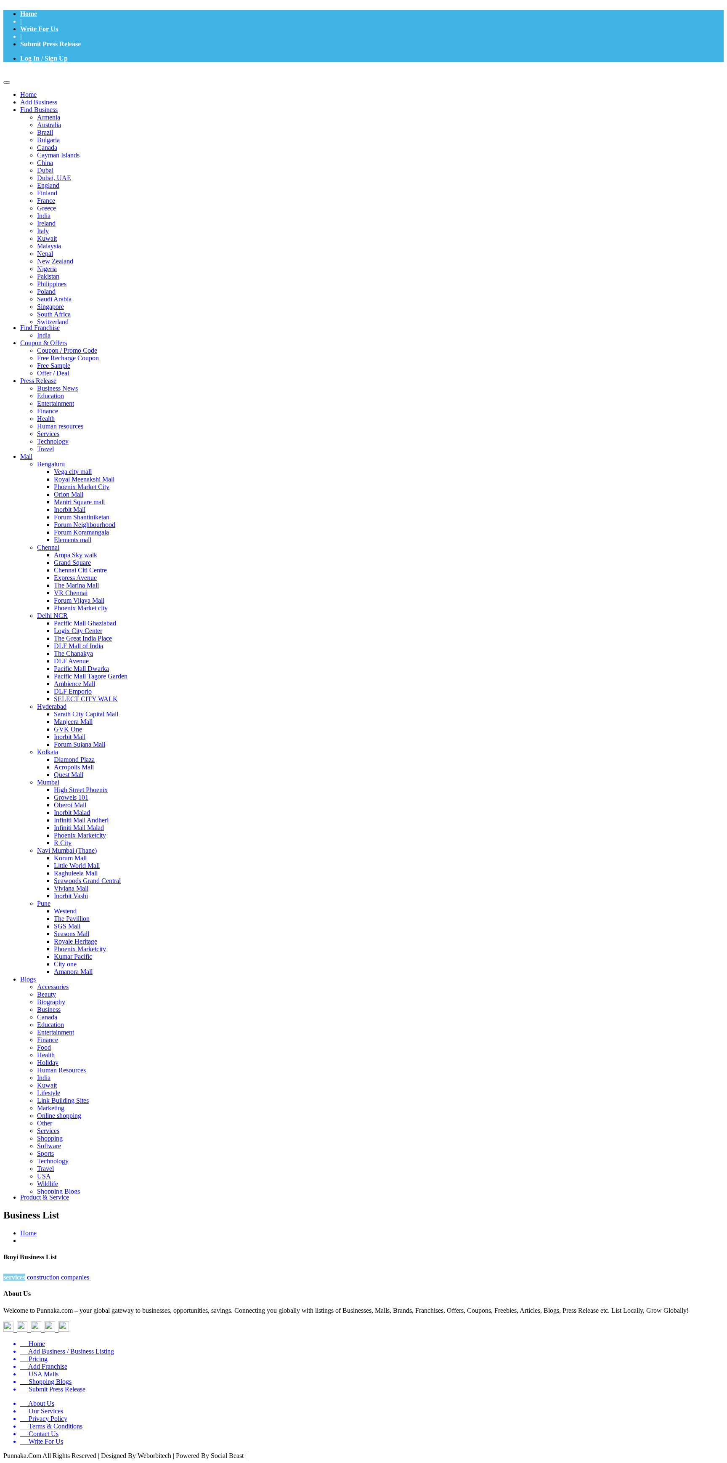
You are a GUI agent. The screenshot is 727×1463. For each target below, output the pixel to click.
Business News (57, 388)
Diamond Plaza (74, 759)
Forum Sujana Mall (79, 744)
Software (49, 1145)
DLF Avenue (71, 661)
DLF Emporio (73, 691)
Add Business (38, 102)
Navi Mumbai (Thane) (67, 850)
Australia (49, 124)
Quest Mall (68, 774)
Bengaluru (51, 464)
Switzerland (53, 321)
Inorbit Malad (72, 812)
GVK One (68, 729)
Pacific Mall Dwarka (81, 668)
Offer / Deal (53, 373)
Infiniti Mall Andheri (81, 820)
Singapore (50, 306)
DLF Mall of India (78, 645)
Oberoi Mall (70, 805)
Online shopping (59, 1115)
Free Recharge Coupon (68, 358)
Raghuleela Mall (76, 873)
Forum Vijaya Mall (79, 600)
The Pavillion (72, 918)
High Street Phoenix (81, 789)
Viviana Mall (71, 888)
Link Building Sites (63, 1100)
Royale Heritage (75, 941)
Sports (45, 1153)
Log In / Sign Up (44, 58)
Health (46, 418)
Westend (65, 911)
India (43, 215)
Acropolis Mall (74, 767)
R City (63, 842)
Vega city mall (73, 471)
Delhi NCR (52, 615)
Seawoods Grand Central (87, 880)
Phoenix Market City (81, 486)
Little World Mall (77, 865)
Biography (51, 1001)
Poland (46, 291)
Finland (47, 193)
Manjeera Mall (73, 721)
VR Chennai (71, 592)
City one (65, 964)
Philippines (51, 283)
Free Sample (53, 365)
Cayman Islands (58, 155)
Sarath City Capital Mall (86, 714)
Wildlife (47, 1183)
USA (44, 1176)
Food (44, 1047)
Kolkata (47, 751)
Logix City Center (78, 630)
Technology (53, 441)
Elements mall (72, 539)
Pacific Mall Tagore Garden (90, 676)
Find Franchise (40, 327)
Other (44, 1123)
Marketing (50, 1108)
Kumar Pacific (73, 956)
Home (28, 13)
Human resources (60, 426)
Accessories (53, 986)
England (48, 185)
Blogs (28, 979)
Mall (26, 456)
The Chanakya (73, 653)
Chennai (48, 547)
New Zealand (55, 261)
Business (49, 1009)
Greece (46, 208)
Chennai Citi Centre (80, 570)
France (46, 200)
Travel (45, 448)
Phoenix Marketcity (80, 835)
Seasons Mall (71, 933)
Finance (47, 411)
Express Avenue (75, 577)
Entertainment (55, 403)
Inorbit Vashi (71, 895)
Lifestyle (48, 1092)
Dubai (45, 170)
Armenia (48, 117)
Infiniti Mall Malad (79, 827)
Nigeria (47, 268)
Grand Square (72, 562)
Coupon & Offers (43, 342)
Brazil (45, 132)
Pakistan (48, 276)
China (45, 162)
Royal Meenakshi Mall (84, 479)
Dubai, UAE (54, 177)
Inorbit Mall (69, 509)
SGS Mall (67, 926)
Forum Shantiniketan (81, 517)
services (14, 1277)
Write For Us (39, 28)
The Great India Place (83, 638)
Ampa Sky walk (75, 555)
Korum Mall (70, 858)
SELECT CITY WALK (86, 698)
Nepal (45, 253)
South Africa (54, 314)
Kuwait (47, 238)
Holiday (47, 1062)
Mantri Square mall (79, 501)
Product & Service (44, 1197)
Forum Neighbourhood (84, 524)
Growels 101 (71, 797)
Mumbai (48, 782)
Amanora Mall (73, 971)
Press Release (38, 380)
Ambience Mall (74, 683)
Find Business (39, 109)
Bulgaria (48, 140)
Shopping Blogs (58, 1191)
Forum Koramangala (81, 532)
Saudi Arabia (54, 299)
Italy (43, 230)
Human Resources (61, 1070)
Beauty (46, 994)
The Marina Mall (76, 585)
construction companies (58, 1277)
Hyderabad (51, 706)
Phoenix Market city (81, 608)
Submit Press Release (50, 44)
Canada (47, 147)
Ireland (46, 223)
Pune (43, 903)
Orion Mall (68, 494)
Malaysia (49, 246)
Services (48, 433)
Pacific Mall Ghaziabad (85, 623)
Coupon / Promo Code (67, 350)
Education (50, 395)
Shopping (50, 1138)
